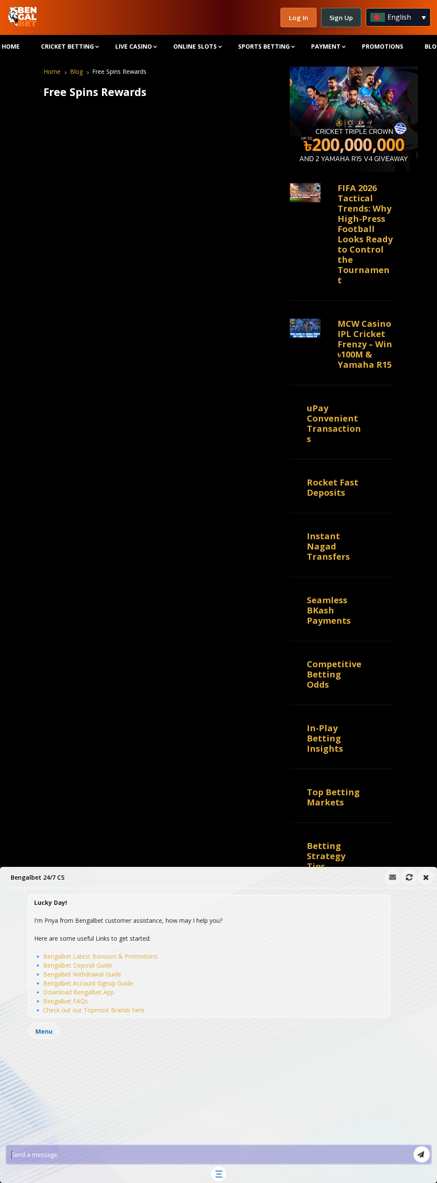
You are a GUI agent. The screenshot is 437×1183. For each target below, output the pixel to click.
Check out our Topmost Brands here (94, 1010)
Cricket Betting (67, 46)
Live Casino (133, 46)
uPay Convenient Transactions (334, 423)
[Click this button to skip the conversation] (218, 1173)
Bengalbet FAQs (65, 1001)
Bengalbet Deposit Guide (77, 965)
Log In (298, 17)
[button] (218, 1025)
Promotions (382, 46)
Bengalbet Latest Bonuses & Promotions (100, 956)
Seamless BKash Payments (329, 610)
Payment (326, 46)
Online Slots (195, 46)
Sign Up (341, 17)
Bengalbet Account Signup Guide (88, 983)
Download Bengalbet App (78, 992)
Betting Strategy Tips (326, 856)
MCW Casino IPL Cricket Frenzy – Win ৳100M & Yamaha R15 (365, 344)
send (422, 1154)
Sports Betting (264, 46)
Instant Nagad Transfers (328, 546)
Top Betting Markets (333, 797)
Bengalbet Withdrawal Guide (82, 974)
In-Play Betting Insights (325, 738)
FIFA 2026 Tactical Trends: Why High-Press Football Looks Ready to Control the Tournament (365, 234)
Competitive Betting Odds (334, 674)
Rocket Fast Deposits (332, 487)
